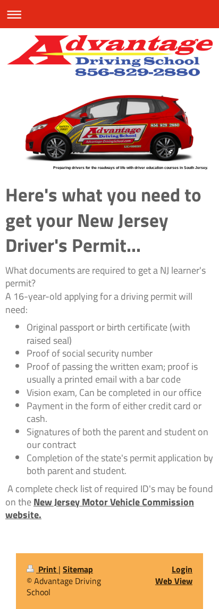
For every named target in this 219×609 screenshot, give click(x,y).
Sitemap (78, 569)
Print (47, 569)
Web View (173, 580)
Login (182, 569)
